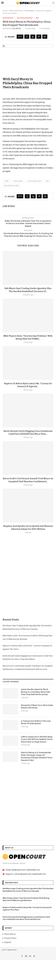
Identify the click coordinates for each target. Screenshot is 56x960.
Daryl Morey (18, 181)
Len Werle (16, 28)
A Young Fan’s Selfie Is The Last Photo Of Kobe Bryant (36, 722)
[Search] (53, 3)
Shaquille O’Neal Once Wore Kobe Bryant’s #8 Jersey (37, 706)
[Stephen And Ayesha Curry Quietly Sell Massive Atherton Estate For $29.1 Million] (28, 505)
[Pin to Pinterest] (38, 37)
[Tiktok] (34, 956)
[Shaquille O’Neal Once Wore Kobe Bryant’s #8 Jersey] (10, 709)
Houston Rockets (34, 181)
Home (5, 11)
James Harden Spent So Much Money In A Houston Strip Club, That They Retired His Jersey (35, 692)
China (6, 181)
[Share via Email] (44, 37)
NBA (47, 181)
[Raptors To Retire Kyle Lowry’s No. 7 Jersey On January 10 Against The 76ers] (28, 363)
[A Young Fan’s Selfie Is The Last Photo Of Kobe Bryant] (10, 725)
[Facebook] (22, 956)
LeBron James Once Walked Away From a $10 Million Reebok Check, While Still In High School (37, 739)
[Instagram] (26, 956)
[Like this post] (21, 37)
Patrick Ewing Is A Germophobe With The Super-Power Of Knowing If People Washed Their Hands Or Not (36, 756)
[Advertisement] (28, 582)
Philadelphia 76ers (11, 186)
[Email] (30, 956)
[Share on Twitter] (32, 37)
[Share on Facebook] (26, 37)
